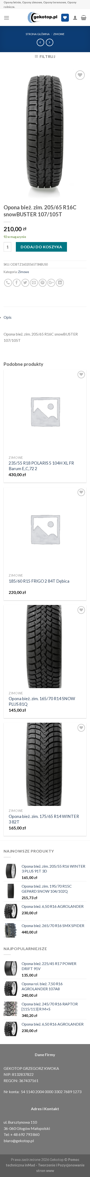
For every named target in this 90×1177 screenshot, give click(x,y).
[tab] (45, 317)
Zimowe (58, 34)
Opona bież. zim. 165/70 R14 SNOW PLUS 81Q (42, 701)
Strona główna (38, 34)
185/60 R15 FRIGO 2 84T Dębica (39, 581)
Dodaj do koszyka (41, 246)
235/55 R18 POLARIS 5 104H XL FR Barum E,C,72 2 (41, 466)
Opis (8, 317)
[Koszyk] (83, 17)
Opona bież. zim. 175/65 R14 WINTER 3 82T (44, 819)
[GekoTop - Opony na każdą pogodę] (42, 18)
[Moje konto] (75, 17)
